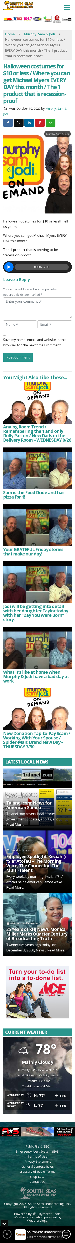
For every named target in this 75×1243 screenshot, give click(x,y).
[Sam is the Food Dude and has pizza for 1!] (37, 468)
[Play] (9, 267)
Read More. (15, 824)
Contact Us (37, 1181)
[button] (67, 7)
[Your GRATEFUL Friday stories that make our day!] (37, 525)
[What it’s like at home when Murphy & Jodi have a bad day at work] (37, 648)
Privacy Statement (37, 1161)
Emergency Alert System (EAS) (38, 1151)
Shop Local (37, 1176)
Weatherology (37, 1220)
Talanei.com (15, 813)
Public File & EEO (37, 1146)
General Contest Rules (37, 1166)
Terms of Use (38, 1156)
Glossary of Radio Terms (37, 1171)
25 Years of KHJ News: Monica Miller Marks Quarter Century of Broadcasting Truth (36, 933)
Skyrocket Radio (49, 1214)
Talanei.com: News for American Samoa (28, 805)
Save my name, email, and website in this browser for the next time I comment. (34, 342)
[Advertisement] (37, 992)
